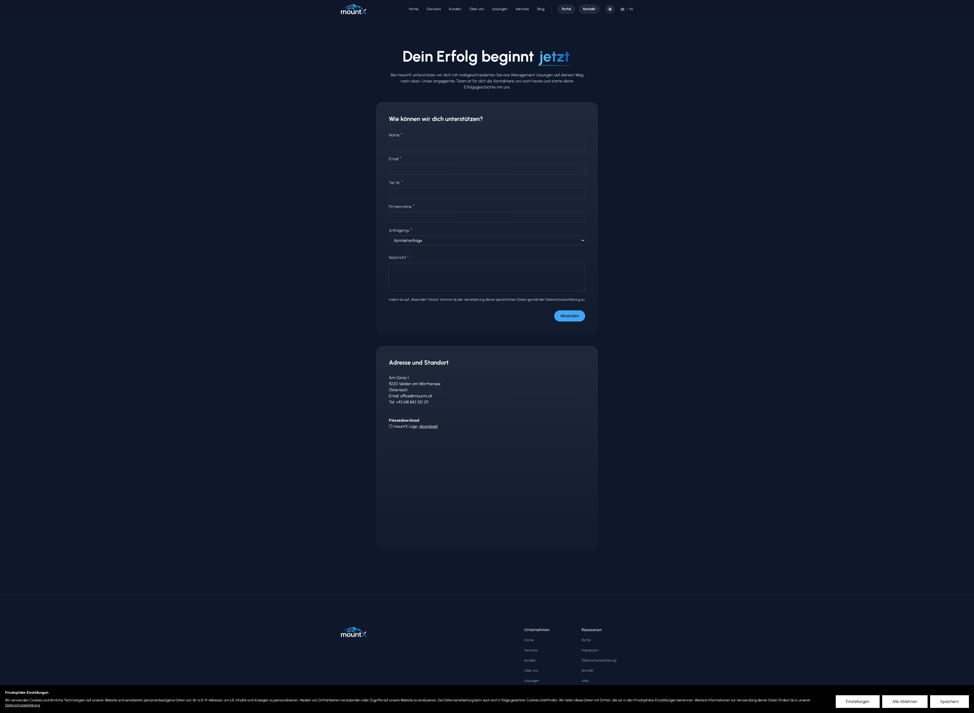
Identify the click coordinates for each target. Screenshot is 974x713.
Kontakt (588, 670)
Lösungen (531, 681)
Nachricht (399, 257)
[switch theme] (610, 9)
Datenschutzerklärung (22, 705)
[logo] (354, 9)
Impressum (590, 650)
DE (622, 9)
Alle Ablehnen (904, 701)
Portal (586, 640)
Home (529, 640)
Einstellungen (857, 701)
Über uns (531, 670)
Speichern (949, 701)
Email (395, 158)
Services (531, 650)
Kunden (530, 660)
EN (631, 9)
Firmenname (401, 206)
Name (395, 135)
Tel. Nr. (396, 182)
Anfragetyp (400, 230)
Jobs (585, 681)
